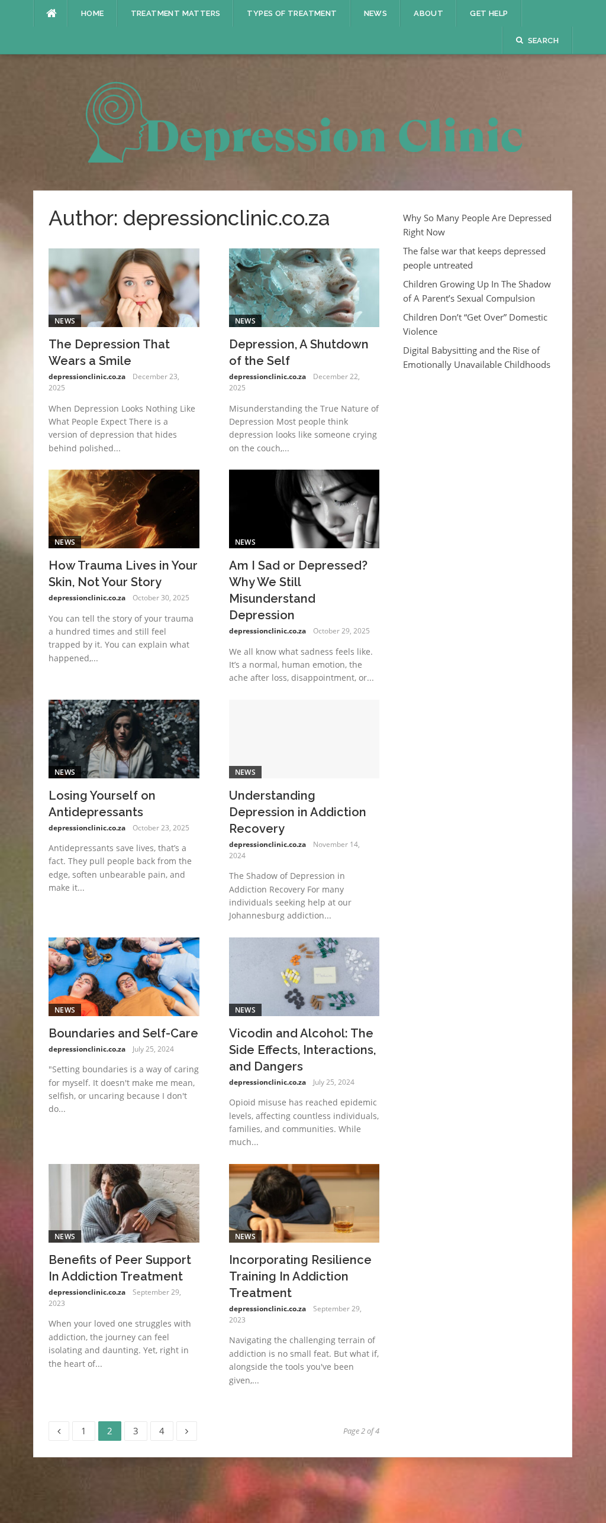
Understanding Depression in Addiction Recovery (297, 812)
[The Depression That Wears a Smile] (124, 287)
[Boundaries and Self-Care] (124, 975)
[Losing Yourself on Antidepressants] (124, 737)
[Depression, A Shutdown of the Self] (304, 287)
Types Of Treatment (292, 13)
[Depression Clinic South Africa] (303, 121)
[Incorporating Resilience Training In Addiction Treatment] (304, 1202)
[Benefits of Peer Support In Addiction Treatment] (124, 1202)
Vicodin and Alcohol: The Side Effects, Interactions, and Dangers (302, 1049)
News (376, 13)
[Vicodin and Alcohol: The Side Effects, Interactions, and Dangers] (304, 975)
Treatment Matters (176, 13)
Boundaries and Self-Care (123, 1033)
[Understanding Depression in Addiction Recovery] (304, 737)
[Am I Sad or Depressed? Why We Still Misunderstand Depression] (304, 508)
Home (92, 13)
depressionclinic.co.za (87, 376)
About (428, 13)
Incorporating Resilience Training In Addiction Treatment (300, 1276)
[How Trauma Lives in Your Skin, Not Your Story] (124, 508)
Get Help (489, 13)
